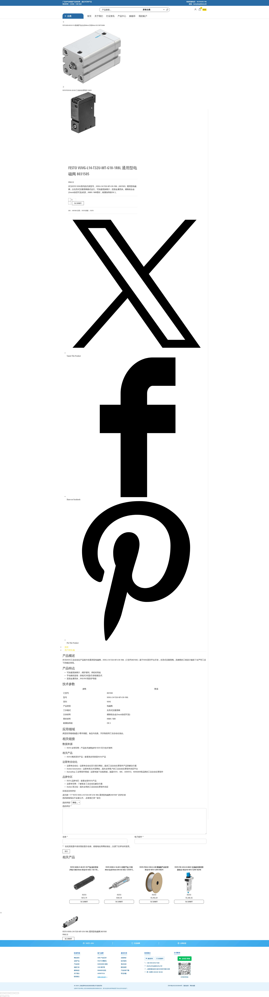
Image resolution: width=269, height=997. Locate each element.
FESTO (83, 210)
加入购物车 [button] (84, 902)
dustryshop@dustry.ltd (154, 966)
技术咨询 (123, 961)
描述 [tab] (66, 647)
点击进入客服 (186, 958)
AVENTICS (101, 973)
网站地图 (192, 985)
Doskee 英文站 (72, 787)
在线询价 (123, 958)
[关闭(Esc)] (17, 993)
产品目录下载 (125, 970)
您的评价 (67, 806)
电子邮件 (138, 836)
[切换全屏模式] (7, 993)
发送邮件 (160, 958)
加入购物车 (78, 203)
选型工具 (76, 967)
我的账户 (143, 16)
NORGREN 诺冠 (102, 964)
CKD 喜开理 (101, 967)
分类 (69, 16)
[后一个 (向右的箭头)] (7, 996)
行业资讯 (110, 16)
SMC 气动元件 (102, 958)
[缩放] (2, 993)
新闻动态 (76, 970)
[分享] (12, 993)
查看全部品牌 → (102, 977)
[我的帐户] (195, 9)
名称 (65, 836)
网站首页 (76, 958)
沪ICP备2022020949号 (175, 985)
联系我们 (76, 976)
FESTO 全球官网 (73, 748)
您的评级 (67, 802)
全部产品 (76, 961)
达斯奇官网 (71, 783)
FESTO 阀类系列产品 (75, 756)
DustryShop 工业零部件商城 (78, 771)
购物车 (132, 16)
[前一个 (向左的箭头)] (2, 996)
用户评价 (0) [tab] (70, 650)
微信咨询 (150, 958)
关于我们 (99, 16)
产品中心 (122, 16)
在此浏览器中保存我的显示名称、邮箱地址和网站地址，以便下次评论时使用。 (98, 846)
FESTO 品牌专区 (73, 780)
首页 (89, 16)
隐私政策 (186, 985)
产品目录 (76, 964)
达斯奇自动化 (72, 765)
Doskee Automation (74, 768)
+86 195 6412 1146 (153, 963)
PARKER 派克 (102, 970)
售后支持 (123, 964)
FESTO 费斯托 (102, 961)
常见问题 (123, 973)
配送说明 (123, 967)
